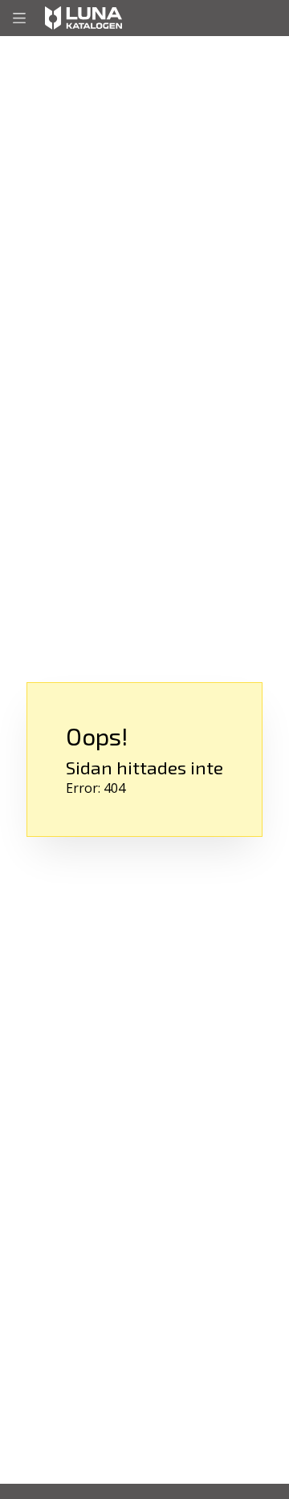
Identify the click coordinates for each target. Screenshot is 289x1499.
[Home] (83, 18)
